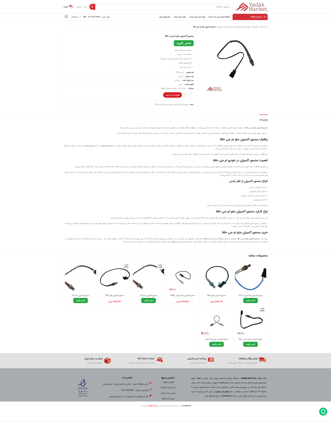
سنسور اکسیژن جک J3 (148, 295)
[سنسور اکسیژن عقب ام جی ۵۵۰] (250, 321)
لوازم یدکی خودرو (222, 391)
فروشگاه (254, 26)
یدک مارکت (263, 26)
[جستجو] (92, 7)
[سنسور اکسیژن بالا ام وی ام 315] (250, 277)
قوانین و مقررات (168, 382)
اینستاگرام (75, 16)
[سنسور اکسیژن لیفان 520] (114, 277)
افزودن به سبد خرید (172, 95)
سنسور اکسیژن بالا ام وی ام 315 (250, 295)
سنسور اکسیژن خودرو (225, 26)
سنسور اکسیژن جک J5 (80, 295)
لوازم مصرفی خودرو (242, 26)
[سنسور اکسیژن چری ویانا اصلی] (216, 321)
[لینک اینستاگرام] (66, 17)
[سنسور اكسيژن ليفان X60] (216, 277)
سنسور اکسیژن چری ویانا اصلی (216, 339)
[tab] (263, 118)
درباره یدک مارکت (168, 398)
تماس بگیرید (183, 43)
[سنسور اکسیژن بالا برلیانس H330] (182, 277)
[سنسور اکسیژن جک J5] (80, 277)
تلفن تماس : (96, 16)
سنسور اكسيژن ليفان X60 (216, 295)
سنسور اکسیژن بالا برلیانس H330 (182, 295)
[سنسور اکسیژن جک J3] (148, 277)
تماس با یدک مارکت (168, 393)
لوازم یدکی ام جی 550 (163, 104)
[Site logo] (251, 6)
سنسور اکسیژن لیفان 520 (114, 295)
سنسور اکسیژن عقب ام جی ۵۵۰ (250, 339)
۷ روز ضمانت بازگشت (168, 387)
